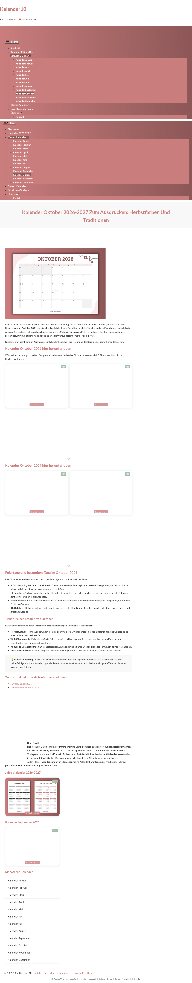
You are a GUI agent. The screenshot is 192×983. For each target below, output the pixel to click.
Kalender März (23, 67)
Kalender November (26, 97)
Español (73, 979)
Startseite (15, 47)
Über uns (15, 112)
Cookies (76, 973)
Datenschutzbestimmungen (57, 973)
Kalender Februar (24, 63)
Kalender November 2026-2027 (26, 687)
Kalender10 (13, 9)
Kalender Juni (23, 78)
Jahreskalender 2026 (21, 683)
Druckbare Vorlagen (21, 108)
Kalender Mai (22, 74)
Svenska (137, 979)
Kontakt (20, 117)
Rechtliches (88, 973)
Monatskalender (19, 55)
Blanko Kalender (19, 104)
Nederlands (126, 979)
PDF (68, 458)
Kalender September (26, 89)
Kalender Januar (24, 59)
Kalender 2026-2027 (22, 51)
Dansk (117, 979)
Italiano (102, 979)
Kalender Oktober (25, 93)
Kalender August (24, 86)
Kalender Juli (22, 82)
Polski (109, 979)
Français (82, 979)
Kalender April (23, 71)
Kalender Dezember (26, 101)
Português (92, 979)
